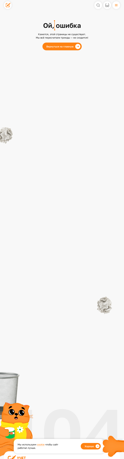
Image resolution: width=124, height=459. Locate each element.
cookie (41, 444)
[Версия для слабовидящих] (107, 5)
